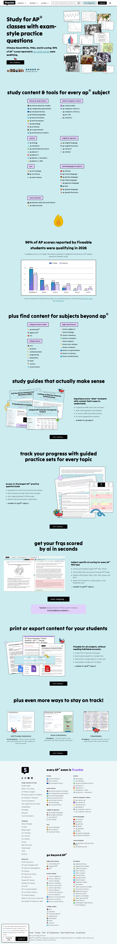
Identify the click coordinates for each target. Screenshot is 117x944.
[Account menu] (110, 3)
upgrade (102, 3)
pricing (43, 3)
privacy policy (7, 930)
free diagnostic (89, 3)
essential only (9, 939)
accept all (21, 939)
